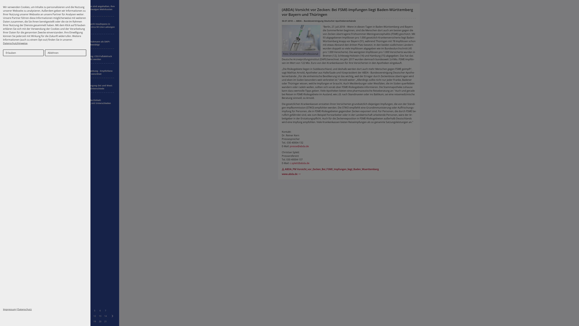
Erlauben (11, 52)
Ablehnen (53, 52)
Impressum (9, 309)
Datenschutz (24, 309)
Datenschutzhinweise (15, 43)
